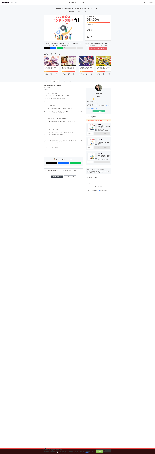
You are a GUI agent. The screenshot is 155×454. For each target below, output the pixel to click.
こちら (99, 190)
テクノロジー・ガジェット (81, 11)
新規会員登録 (151, 2)
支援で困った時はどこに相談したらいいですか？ (95, 183)
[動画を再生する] (63, 28)
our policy (87, 452)
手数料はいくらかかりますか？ (92, 179)
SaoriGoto (72, 11)
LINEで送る (60, 47)
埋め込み (73, 47)
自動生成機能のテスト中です (53, 85)
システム (46, 89)
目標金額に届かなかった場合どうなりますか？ (94, 181)
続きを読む (108, 105)
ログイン (145, 2)
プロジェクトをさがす (84, 2)
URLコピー (67, 47)
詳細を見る (89, 133)
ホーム (47, 81)
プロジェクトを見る (70, 176)
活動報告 (55, 81)
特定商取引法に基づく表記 (92, 108)
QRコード (80, 47)
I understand (99, 451)
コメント (78, 81)
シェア (54, 47)
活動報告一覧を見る (57, 176)
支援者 (63, 81)
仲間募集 (70, 81)
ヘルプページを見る (98, 186)
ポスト (47, 47)
